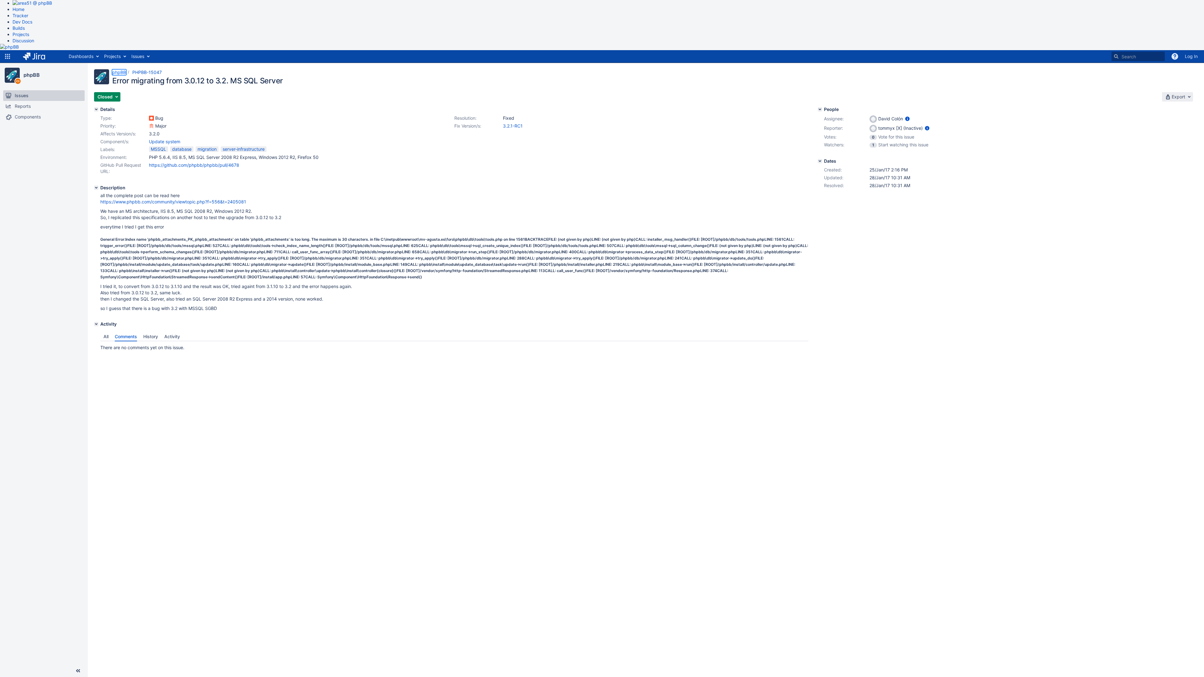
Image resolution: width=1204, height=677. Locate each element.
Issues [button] (137, 56)
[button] (7, 56)
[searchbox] (1138, 56)
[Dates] (820, 161)
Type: (106, 118)
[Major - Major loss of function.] (151, 126)
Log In (1191, 56)
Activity (172, 336)
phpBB (32, 74)
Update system (164, 141)
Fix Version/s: (467, 126)
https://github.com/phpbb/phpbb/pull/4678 (194, 165)
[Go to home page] (38, 56)
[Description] (96, 188)
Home (18, 9)
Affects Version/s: (118, 133)
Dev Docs (22, 21)
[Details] (96, 109)
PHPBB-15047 (147, 72)
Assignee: (834, 118)
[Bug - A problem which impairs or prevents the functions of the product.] (151, 118)
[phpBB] (12, 75)
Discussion (23, 40)
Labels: (107, 149)
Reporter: (833, 128)
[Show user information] (907, 118)
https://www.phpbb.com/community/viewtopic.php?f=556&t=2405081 (173, 201)
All (105, 336)
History (150, 336)
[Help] (1175, 56)
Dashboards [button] (81, 56)
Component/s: (114, 141)
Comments (126, 336)
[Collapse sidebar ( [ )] (78, 670)
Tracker (20, 15)
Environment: (113, 157)
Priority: (108, 126)
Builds (19, 28)
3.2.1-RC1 (513, 126)
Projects (21, 34)
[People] (820, 109)
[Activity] (96, 324)
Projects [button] (112, 56)
